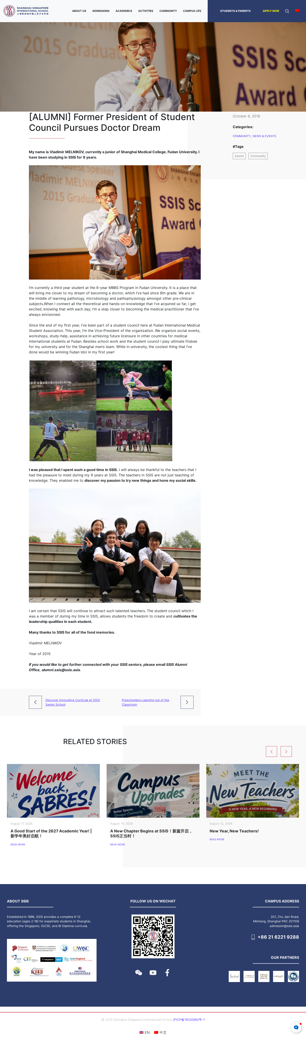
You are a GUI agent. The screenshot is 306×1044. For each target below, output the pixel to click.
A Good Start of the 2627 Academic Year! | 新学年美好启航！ (51, 833)
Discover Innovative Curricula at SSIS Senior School (72, 702)
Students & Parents (235, 11)
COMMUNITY (168, 11)
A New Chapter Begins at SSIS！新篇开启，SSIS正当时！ (151, 833)
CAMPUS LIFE (192, 11)
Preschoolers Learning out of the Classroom (145, 702)
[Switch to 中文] (297, 11)
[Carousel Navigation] (284, 751)
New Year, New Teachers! (234, 830)
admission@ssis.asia (284, 926)
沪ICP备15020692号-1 (189, 1019)
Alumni (239, 156)
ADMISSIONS (101, 11)
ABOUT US (79, 11)
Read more (18, 844)
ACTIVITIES (145, 11)
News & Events (264, 136)
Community (242, 136)
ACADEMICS (124, 11)
